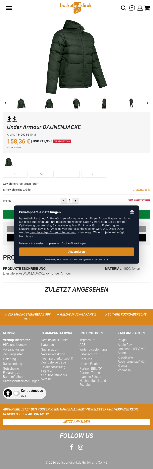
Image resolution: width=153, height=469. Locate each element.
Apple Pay (125, 345)
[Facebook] (71, 447)
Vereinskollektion (53, 354)
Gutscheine (11, 368)
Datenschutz (88, 354)
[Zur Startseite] (76, 8)
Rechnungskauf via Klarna (131, 363)
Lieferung (9, 359)
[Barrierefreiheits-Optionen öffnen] (8, 393)
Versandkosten (13, 349)
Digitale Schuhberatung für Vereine (54, 375)
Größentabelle (141, 189)
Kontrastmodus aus (32, 393)
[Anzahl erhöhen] (75, 201)
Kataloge (47, 345)
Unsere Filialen (89, 364)
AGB (82, 345)
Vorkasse (124, 370)
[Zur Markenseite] (12, 120)
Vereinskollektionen (55, 340)
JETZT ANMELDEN (76, 422)
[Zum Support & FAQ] (132, 8)
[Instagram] (80, 447)
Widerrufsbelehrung (93, 349)
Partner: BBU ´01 (91, 368)
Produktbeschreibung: (25, 268)
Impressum (87, 340)
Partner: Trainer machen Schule (90, 375)
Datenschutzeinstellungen (21, 381)
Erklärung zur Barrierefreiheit (13, 375)
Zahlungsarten (13, 354)
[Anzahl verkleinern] (64, 201)
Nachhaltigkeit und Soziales (92, 383)
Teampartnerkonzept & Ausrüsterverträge (57, 360)
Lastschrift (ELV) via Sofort (131, 351)
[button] (9, 8)
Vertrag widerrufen (16, 340)
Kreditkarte (125, 357)
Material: (114, 268)
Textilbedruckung (53, 367)
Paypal (123, 340)
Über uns (85, 359)
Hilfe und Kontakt (15, 345)
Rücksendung (12, 364)
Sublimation (49, 349)
